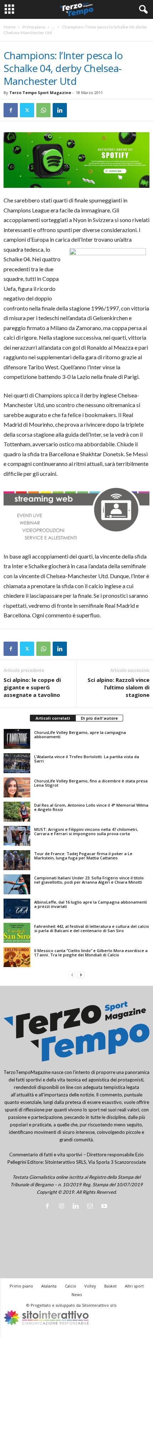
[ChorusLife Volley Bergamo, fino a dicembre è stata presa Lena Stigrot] (17, 787)
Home (10, 27)
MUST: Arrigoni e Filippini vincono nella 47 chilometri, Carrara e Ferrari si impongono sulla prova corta (86, 831)
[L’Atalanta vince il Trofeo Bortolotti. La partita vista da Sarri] (17, 763)
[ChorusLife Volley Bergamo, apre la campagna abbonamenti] (17, 739)
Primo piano (33, 27)
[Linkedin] (60, 110)
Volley (90, 1286)
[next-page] (80, 975)
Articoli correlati (53, 718)
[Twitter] (27, 110)
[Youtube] (105, 1206)
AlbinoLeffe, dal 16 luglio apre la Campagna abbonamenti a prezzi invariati (90, 904)
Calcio (70, 1286)
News (77, 1294)
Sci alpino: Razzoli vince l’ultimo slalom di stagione (118, 687)
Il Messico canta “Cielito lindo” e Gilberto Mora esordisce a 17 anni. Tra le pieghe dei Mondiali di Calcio (91, 952)
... (53, 27)
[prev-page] (72, 975)
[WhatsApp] (43, 110)
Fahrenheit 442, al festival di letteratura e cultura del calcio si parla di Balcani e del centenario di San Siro (91, 928)
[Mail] (91, 1206)
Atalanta (49, 1286)
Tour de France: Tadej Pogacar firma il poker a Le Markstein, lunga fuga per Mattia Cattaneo (83, 855)
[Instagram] (63, 1206)
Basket (110, 1286)
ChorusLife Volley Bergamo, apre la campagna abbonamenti (80, 734)
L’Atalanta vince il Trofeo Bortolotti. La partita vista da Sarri (86, 759)
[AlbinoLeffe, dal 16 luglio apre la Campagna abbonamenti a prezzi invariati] (17, 909)
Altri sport (134, 1286)
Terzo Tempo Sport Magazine (40, 92)
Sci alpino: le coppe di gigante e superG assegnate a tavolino (32, 687)
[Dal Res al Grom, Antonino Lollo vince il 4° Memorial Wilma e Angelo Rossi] (17, 812)
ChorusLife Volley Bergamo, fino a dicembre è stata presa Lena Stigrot (91, 783)
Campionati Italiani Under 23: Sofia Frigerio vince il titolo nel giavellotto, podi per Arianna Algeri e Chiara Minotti (89, 880)
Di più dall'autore (99, 718)
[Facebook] (11, 110)
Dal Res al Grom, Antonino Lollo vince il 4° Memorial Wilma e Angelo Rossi (91, 807)
